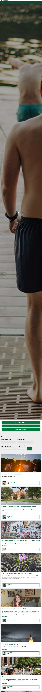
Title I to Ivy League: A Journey (10, 644)
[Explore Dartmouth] (1, 0)
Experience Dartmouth (21, 429)
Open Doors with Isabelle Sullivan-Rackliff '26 (14, 608)
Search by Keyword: (6, 439)
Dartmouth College (5, 0)
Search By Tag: (21, 439)
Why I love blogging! (7, 677)
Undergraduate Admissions (7, 2)
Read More (4, 479)
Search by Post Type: (21, 446)
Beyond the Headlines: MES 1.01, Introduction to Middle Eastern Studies (21, 540)
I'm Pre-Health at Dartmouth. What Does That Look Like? (17, 573)
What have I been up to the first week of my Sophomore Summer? (19, 506)
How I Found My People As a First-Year (12, 474)
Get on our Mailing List (21, 422)
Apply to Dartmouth (21, 425)
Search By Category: (6, 446)
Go (29, 448)
